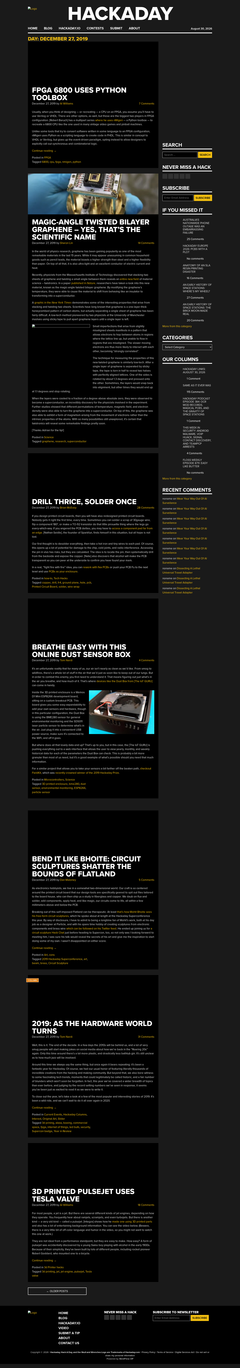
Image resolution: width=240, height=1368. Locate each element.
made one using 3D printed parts (132, 1221)
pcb (89, 582)
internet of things (58, 1127)
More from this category (177, 326)
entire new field (129, 279)
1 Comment (193, 378)
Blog (48, 28)
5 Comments (146, 880)
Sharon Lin (66, 243)
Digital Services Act (184, 1352)
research (60, 441)
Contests (95, 28)
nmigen (66, 162)
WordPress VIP (126, 1359)
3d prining (48, 1123)
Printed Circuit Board (44, 586)
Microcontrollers (54, 779)
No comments (195, 258)
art (85, 959)
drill (54, 582)
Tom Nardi (66, 660)
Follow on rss (182, 176)
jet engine (67, 1271)
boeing (67, 1123)
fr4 (59, 582)
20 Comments (195, 320)
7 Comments (146, 103)
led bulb (74, 1127)
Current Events (53, 1114)
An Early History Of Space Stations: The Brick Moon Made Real (197, 309)
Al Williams (66, 103)
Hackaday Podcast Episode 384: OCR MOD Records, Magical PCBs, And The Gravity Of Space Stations (196, 406)
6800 (45, 162)
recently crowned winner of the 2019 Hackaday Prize (87, 773)
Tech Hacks (61, 578)
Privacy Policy (148, 1352)
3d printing (48, 1271)
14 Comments (145, 243)
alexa (59, 1123)
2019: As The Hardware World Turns (92, 1027)
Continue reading (44, 150)
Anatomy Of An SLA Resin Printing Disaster (196, 268)
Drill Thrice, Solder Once (84, 501)
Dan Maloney (68, 880)
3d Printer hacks (54, 1267)
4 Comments (146, 660)
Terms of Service (165, 1352)
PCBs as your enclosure (63, 571)
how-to (48, 578)
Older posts (57, 1291)
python (77, 162)
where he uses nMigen (109, 120)
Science (49, 437)
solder (62, 586)
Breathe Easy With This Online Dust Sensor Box (81, 651)
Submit (116, 28)
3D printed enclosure (55, 784)
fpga (58, 162)
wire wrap (74, 586)
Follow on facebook (164, 176)
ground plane (70, 582)
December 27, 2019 (44, 103)
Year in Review (62, 1131)
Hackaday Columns (75, 1114)
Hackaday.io (69, 28)
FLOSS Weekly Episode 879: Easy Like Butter (195, 463)
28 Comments (145, 507)
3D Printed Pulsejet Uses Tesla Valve (83, 1195)
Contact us (187, 176)
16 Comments (194, 278)
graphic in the (53, 302)
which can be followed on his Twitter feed (91, 928)
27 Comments (195, 297)
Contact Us (68, 1343)
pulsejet (79, 1271)
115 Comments (195, 392)
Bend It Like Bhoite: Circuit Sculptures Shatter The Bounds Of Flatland (86, 867)
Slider (61, 1118)
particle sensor (41, 792)
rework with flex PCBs (96, 567)
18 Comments (145, 1205)
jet (57, 1271)
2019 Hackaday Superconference (62, 959)
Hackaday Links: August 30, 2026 (194, 370)
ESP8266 (80, 788)
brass (43, 963)
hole (82, 582)
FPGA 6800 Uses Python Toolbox (79, 94)
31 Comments (145, 1037)
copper (46, 582)
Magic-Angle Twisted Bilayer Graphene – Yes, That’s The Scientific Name (90, 230)
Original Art (49, 1118)
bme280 (74, 784)
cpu (52, 162)
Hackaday (120, 13)
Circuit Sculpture (58, 963)
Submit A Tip (69, 1333)
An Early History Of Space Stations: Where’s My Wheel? (197, 288)
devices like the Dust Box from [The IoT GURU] (124, 681)
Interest (36, 1118)
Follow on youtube (176, 176)
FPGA (47, 157)
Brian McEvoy (68, 507)
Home (33, 28)
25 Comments (195, 239)
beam (35, 963)
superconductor (77, 441)
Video (63, 1328)
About (134, 28)
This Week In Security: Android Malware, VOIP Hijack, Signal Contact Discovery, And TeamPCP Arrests (197, 437)
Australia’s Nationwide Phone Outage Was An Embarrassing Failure (196, 226)
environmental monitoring (57, 788)
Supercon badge (42, 1131)
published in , (83, 283)
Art (46, 955)
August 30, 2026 (201, 28)
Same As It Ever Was (197, 385)
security (85, 1127)
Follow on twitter (170, 176)
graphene (48, 441)
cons (52, 955)
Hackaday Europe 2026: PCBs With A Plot (195, 249)
